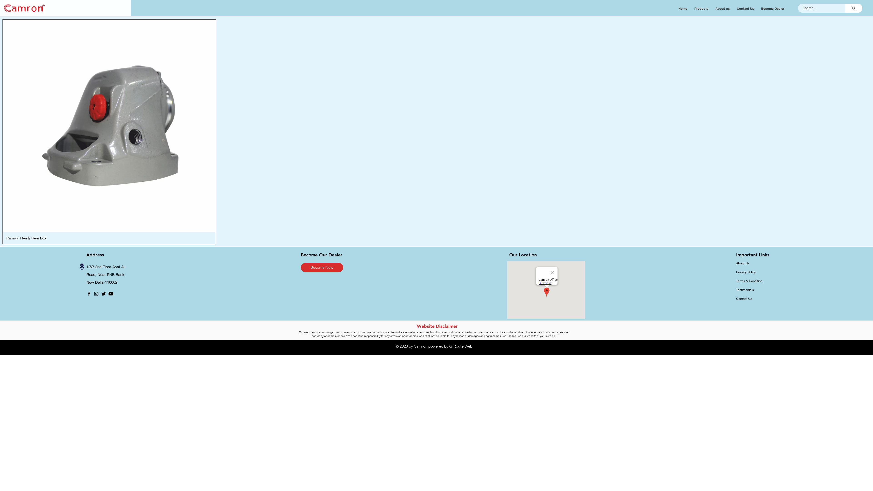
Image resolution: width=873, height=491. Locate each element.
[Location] (82, 266)
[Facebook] (89, 294)
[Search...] (853, 8)
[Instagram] (96, 294)
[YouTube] (111, 294)
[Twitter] (103, 294)
